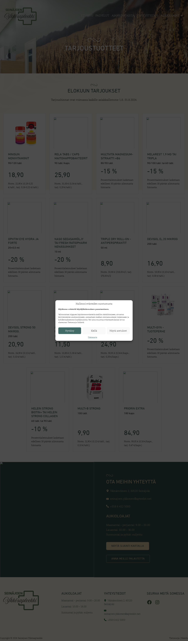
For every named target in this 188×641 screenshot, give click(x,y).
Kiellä (94, 330)
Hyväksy (69, 330)
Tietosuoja (92, 337)
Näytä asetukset (118, 330)
